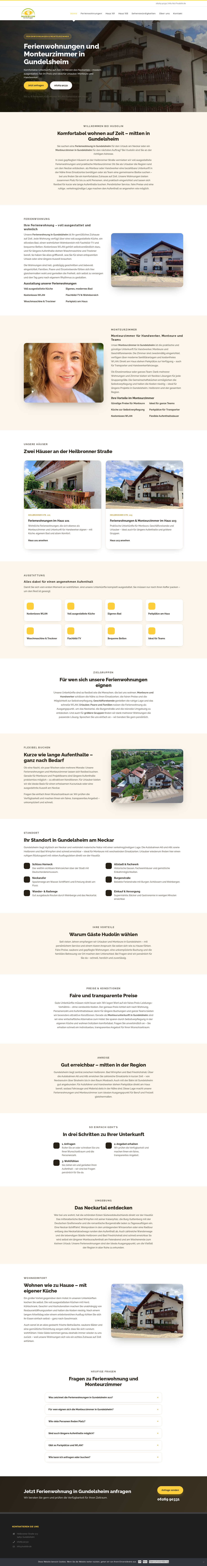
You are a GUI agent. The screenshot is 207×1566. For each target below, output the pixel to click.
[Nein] (203, 1562)
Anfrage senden (170, 1490)
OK (139, 1562)
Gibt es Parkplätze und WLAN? (65, 1445)
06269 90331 (161, 3)
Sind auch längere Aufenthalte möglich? (71, 1433)
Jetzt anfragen (36, 85)
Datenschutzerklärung (159, 1562)
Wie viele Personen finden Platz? (66, 1421)
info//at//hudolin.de (177, 3)
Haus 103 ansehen (120, 540)
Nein (145, 1562)
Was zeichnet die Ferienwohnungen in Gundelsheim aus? (80, 1397)
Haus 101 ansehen (38, 540)
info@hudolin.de (24, 1546)
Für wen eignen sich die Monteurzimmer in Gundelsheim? (80, 1409)
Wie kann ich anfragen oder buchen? (69, 1457)
